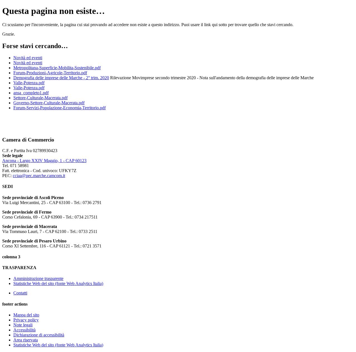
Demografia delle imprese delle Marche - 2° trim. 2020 (61, 77)
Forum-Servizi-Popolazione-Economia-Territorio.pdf (59, 107)
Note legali (23, 325)
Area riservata (25, 340)
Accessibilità (24, 330)
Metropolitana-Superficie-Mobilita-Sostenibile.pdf (57, 67)
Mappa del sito (26, 315)
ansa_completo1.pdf (31, 92)
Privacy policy (26, 320)
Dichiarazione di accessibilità (38, 335)
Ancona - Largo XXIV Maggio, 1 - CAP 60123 (44, 160)
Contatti (20, 293)
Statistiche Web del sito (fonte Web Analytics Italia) (58, 283)
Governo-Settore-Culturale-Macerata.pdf (49, 102)
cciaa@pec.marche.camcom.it (39, 175)
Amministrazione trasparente (38, 278)
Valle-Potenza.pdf (28, 82)
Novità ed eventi (27, 57)
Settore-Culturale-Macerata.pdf (40, 97)
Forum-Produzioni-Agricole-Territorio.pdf (50, 72)
